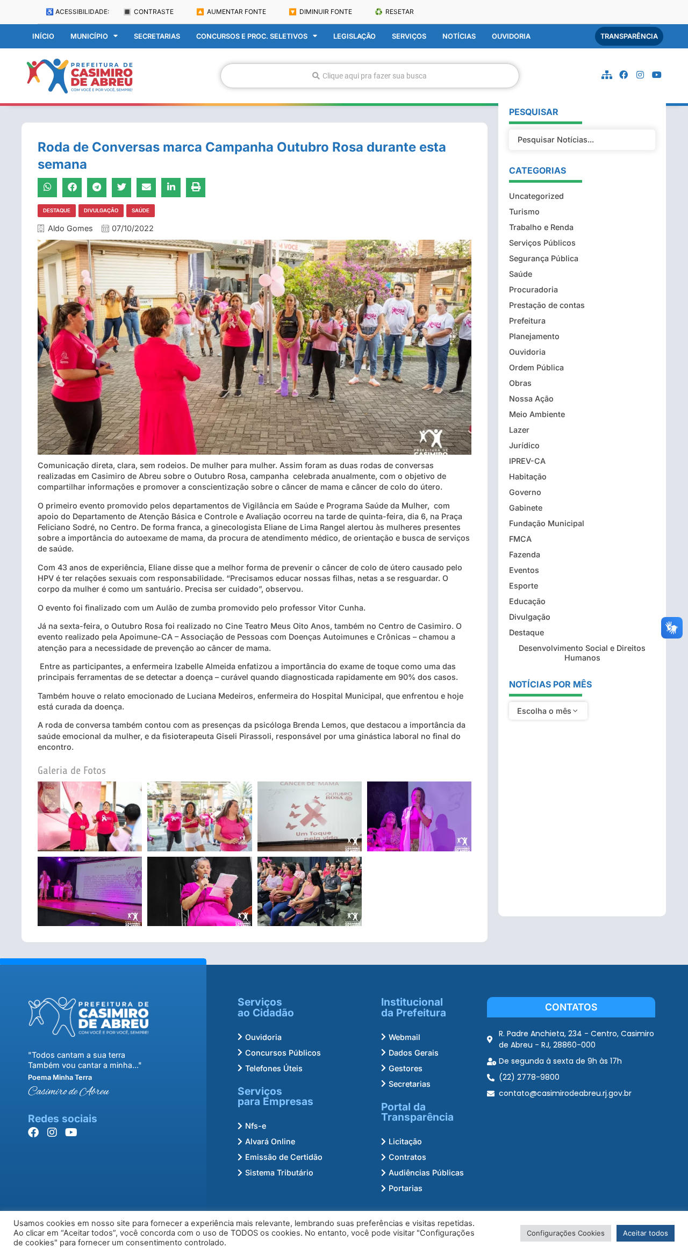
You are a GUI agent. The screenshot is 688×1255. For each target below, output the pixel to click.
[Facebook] (623, 74)
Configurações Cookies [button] (566, 1233)
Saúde (140, 210)
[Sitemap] (607, 74)
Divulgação (101, 210)
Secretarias (157, 36)
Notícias (459, 36)
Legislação (354, 36)
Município (89, 36)
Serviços (409, 36)
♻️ (394, 12)
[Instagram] (640, 74)
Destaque (56, 210)
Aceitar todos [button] (645, 1233)
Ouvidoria (511, 36)
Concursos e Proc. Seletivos (251, 36)
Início (43, 36)
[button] (47, 187)
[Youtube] (657, 74)
